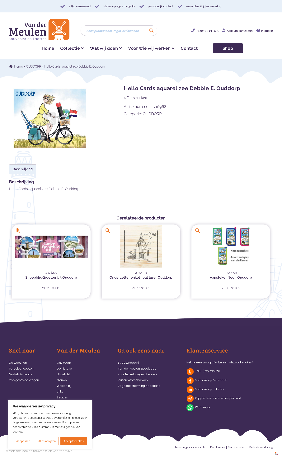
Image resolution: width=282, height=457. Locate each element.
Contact (189, 48)
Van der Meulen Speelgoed (137, 368)
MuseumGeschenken (133, 380)
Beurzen (62, 397)
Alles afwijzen (47, 441)
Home (48, 48)
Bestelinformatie (20, 374)
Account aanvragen (240, 31)
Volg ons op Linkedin (209, 389)
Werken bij (64, 386)
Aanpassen (23, 441)
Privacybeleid (237, 447)
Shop (228, 48)
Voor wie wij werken (149, 48)
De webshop (18, 363)
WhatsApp (202, 407)
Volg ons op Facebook (211, 380)
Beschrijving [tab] (23, 169)
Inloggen (267, 31)
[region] (50, 424)
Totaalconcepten (21, 368)
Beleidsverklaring (261, 447)
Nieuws (62, 380)
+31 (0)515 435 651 (207, 31)
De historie (64, 368)
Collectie (70, 48)
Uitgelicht (63, 374)
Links (60, 391)
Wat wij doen (104, 48)
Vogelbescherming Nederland (139, 386)
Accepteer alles (74, 441)
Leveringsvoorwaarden (191, 447)
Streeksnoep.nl (128, 363)
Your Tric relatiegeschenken (137, 374)
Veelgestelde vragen (24, 380)
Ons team (64, 363)
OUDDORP (33, 66)
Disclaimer (217, 447)
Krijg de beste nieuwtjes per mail (218, 398)
